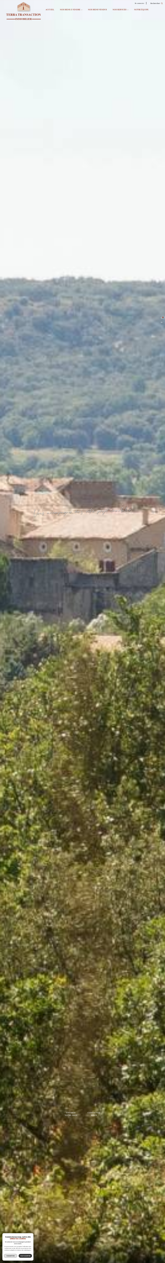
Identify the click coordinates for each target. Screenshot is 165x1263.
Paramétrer (10, 1256)
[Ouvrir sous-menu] (82, 10)
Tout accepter (25, 1256)
